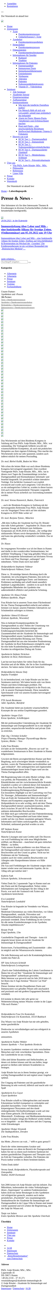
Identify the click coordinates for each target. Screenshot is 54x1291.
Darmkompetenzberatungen (31, 52)
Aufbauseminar (20, 100)
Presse (10, 176)
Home (10, 26)
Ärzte (15, 31)
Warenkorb (12, 181)
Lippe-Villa (18, 173)
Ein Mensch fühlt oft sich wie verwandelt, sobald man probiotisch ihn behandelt (34, 113)
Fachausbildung (14, 286)
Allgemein (11, 273)
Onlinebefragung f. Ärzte (29, 37)
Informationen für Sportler (24, 55)
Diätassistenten (19, 50)
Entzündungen (25, 73)
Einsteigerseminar (21, 97)
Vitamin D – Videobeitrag (30, 86)
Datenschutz (12, 1253)
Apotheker (17, 39)
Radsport (22, 58)
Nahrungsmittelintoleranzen (30, 84)
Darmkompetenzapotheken (30, 42)
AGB (9, 1248)
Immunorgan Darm (27, 68)
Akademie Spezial (21, 94)
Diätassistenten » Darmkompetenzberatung (18, 307)
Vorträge (11, 284)
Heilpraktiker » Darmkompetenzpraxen (16, 305)
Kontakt (10, 178)
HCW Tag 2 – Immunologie (31, 142)
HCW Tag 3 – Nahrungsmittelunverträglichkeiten (34, 145)
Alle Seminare (19, 92)
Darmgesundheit (25, 65)
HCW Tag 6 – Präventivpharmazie (34, 160)
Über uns (11, 163)
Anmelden (11, 3)
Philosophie (18, 168)
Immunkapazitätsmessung (30, 71)
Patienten (22, 81)
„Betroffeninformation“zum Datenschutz (17, 1257)
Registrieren (12, 6)
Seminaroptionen (20, 102)
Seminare (11, 89)
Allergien (22, 79)
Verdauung (23, 76)
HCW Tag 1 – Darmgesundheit (32, 139)
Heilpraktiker (19, 44)
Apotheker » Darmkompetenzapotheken (16, 302)
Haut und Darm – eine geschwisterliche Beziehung (31, 127)
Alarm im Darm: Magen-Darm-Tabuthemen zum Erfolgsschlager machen (33, 121)
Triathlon (22, 60)
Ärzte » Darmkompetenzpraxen (13, 300)
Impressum (12, 1250)
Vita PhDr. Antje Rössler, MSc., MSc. (30, 165)
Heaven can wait (20, 136)
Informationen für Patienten (25, 63)
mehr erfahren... (8, 259)
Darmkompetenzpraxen (29, 34)
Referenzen (18, 170)
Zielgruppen (12, 29)
